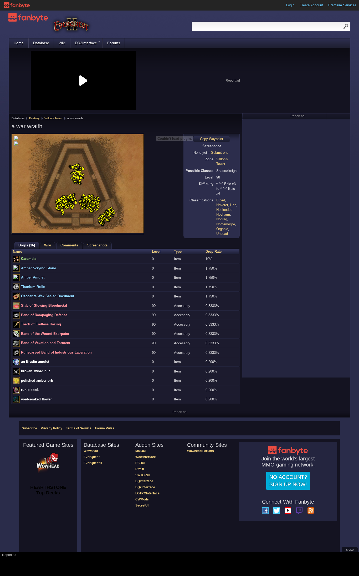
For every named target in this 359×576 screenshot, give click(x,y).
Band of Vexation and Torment (45, 343)
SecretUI (141, 505)
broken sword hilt (35, 371)
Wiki (62, 43)
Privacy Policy (51, 428)
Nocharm (223, 214)
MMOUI (140, 451)
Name (17, 252)
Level (156, 252)
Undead (222, 234)
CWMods (142, 499)
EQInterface (144, 481)
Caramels (28, 259)
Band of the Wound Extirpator (45, 334)
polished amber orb (37, 381)
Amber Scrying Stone (38, 268)
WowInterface (145, 457)
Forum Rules (104, 428)
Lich (233, 205)
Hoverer (222, 205)
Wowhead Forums (200, 451)
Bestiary (34, 118)
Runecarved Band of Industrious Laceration (56, 352)
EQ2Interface (86, 43)
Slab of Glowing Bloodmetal (44, 305)
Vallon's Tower (53, 118)
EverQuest (92, 457)
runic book (30, 390)
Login (290, 5)
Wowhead (91, 451)
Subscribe (29, 428)
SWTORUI (142, 475)
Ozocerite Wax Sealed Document (47, 296)
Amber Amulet (32, 277)
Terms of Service (78, 428)
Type (178, 252)
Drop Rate (214, 252)
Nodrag (221, 219)
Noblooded (224, 210)
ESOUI (140, 463)
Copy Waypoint (211, 139)
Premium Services (342, 5)
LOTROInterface (147, 493)
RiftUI (139, 469)
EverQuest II (93, 463)
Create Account (311, 5)
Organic (222, 229)
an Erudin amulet (35, 362)
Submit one (219, 153)
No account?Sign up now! (288, 480)
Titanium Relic (33, 287)
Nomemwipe (225, 224)
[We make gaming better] (17, 5)
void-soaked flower (36, 399)
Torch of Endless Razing (41, 324)
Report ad (233, 80)
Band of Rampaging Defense (44, 315)
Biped (220, 200)
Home (19, 43)
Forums (113, 43)
